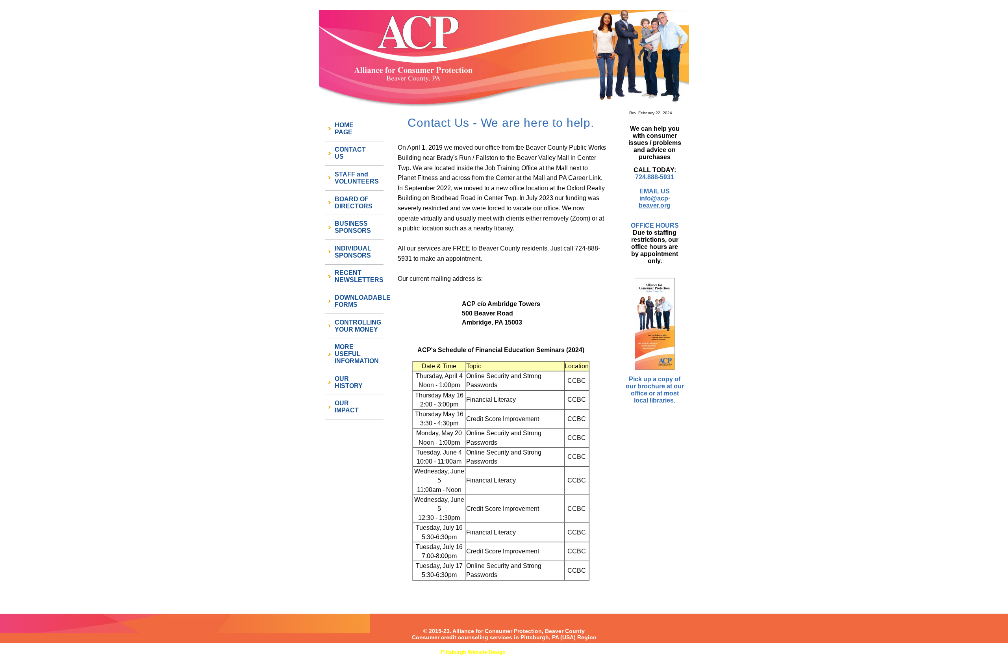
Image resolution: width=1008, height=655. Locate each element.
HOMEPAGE (344, 128)
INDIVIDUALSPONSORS (353, 252)
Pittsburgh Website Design (473, 652)
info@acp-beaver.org (655, 202)
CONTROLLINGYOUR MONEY (358, 326)
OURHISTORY (349, 382)
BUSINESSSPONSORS (353, 227)
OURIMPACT (347, 407)
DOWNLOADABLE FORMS (359, 301)
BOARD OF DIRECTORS (353, 203)
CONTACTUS (350, 153)
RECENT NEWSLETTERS (359, 276)
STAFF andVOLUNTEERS (357, 178)
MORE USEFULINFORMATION (357, 353)
